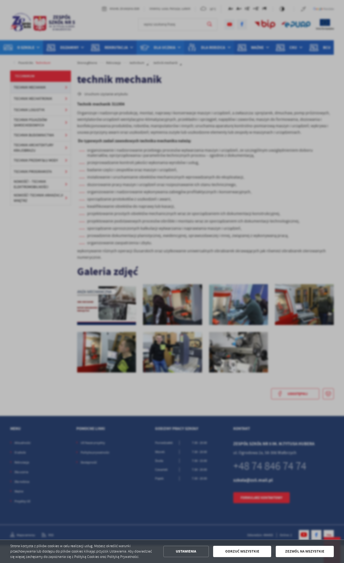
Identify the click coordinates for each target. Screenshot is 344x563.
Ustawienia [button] (186, 551)
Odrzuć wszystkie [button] (242, 551)
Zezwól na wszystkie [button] (304, 551)
